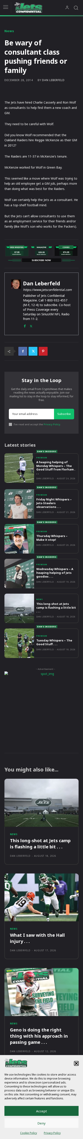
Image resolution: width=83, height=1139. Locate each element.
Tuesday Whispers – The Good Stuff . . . (54, 642)
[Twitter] (31, 325)
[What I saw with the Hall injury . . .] (41, 897)
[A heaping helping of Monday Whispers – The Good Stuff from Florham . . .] (19, 468)
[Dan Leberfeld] (16, 303)
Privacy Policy (52, 1133)
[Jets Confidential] (39, 7)
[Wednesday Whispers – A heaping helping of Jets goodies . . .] (19, 573)
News (9, 31)
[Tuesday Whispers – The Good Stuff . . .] (19, 643)
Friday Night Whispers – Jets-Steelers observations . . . (54, 503)
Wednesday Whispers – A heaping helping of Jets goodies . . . (54, 572)
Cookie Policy (28, 1133)
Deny (41, 1123)
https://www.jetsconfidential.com (47, 290)
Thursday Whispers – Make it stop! (52, 538)
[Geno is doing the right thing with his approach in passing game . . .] (41, 992)
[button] (76, 1063)
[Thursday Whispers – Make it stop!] (19, 539)
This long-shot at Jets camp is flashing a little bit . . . (56, 607)
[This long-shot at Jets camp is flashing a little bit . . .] (19, 608)
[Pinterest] (43, 351)
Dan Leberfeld (53, 80)
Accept (41, 1111)
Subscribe (64, 414)
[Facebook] (24, 325)
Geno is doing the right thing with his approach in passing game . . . (39, 1036)
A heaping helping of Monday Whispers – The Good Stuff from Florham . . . (55, 467)
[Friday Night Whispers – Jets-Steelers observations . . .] (19, 504)
